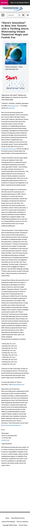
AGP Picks (4, 2)
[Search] (19, 15)
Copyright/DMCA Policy (10, 525)
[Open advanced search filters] (23, 15)
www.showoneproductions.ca (12, 425)
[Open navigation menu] (2, 15)
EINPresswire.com (12, 106)
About (7, 518)
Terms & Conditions (22, 521)
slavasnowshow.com (18, 384)
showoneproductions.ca (8, 149)
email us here (5, 440)
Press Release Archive (17, 518)
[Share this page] (27, 15)
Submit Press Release (8, 521)
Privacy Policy (23, 525)
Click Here (11, 108)
